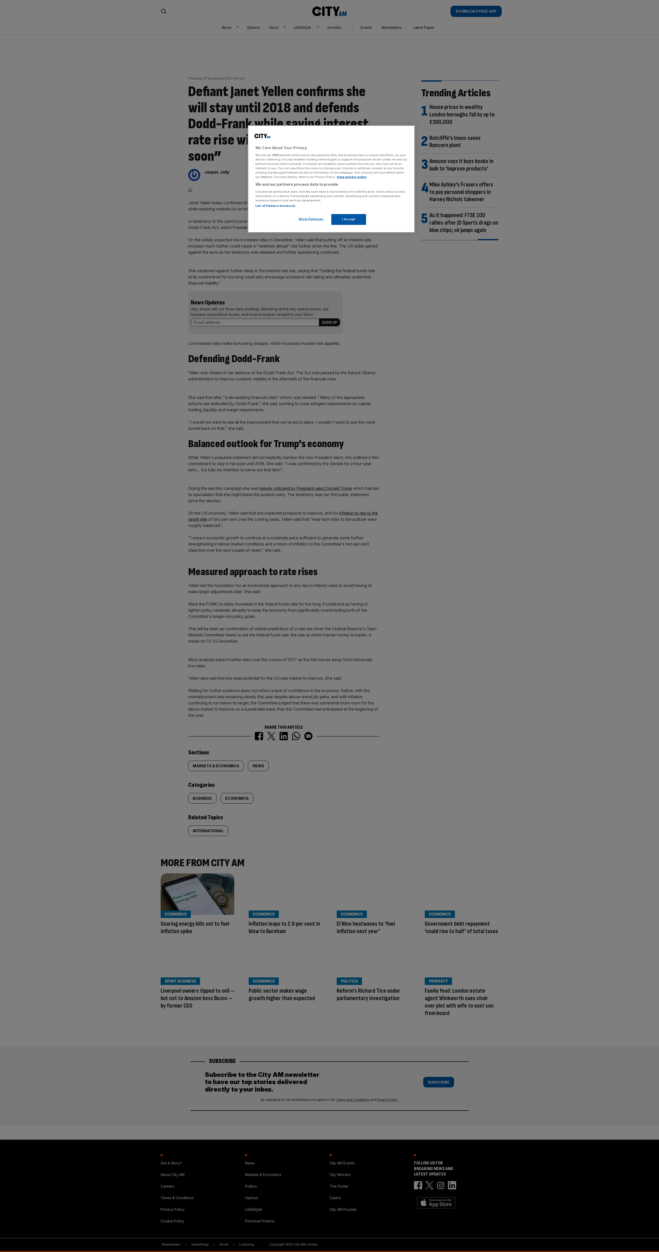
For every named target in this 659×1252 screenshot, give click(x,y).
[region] (331, 179)
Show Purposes (311, 219)
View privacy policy (352, 177)
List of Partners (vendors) (275, 206)
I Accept (348, 219)
